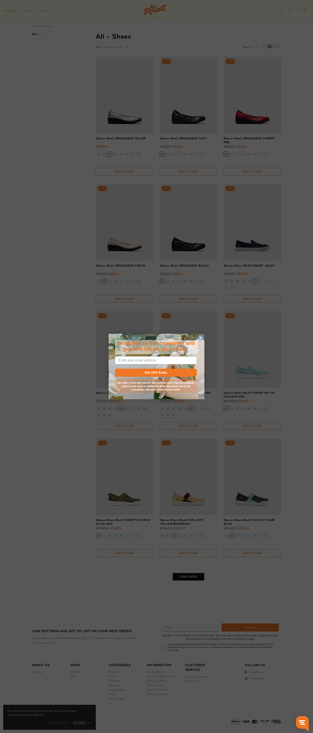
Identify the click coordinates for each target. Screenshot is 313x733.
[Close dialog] (200, 337)
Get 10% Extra (156, 372)
